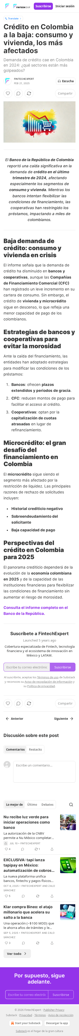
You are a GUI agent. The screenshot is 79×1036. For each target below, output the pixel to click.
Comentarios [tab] (15, 749)
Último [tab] (32, 805)
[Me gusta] (8, 93)
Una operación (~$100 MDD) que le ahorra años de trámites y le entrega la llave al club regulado (29, 925)
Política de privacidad (41, 686)
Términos (40, 1015)
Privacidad (25, 1015)
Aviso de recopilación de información (48, 682)
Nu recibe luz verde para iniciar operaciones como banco (27, 822)
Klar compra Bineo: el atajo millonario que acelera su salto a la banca (28, 912)
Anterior (17, 719)
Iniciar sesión (65, 6)
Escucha (68, 81)
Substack (21, 1031)
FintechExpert (24, 78)
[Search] (71, 804)
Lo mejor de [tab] (14, 805)
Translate (13, 18)
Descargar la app (57, 1023)
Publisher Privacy (53, 1010)
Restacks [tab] (35, 749)
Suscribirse (43, 6)
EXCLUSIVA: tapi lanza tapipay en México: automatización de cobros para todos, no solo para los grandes (29, 865)
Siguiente (61, 719)
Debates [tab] (47, 805)
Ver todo (14, 953)
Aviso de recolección (60, 1015)
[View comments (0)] (18, 93)
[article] (40, 833)
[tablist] (24, 749)
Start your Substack (27, 1023)
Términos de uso (48, 677)
